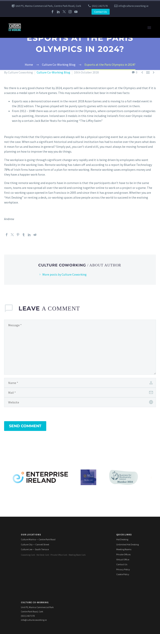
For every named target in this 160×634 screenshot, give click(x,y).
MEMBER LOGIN (37, 223)
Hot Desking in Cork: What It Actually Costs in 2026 (60, 213)
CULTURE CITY (36, 72)
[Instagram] (70, 11)
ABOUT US (34, 179)
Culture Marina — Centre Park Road (38, 539)
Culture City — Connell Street (35, 544)
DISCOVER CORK (38, 218)
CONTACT (33, 194)
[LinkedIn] (58, 11)
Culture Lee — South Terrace (35, 549)
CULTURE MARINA (39, 106)
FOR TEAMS (34, 38)
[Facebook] (52, 11)
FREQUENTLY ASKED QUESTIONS (49, 208)
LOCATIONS (35, 62)
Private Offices (123, 554)
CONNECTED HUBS (39, 203)
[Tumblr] (23, 234)
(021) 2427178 (100, 6)
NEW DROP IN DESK (40, 135)
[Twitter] (64, 11)
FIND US (32, 189)
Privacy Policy (123, 569)
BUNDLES (33, 57)
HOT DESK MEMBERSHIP (43, 91)
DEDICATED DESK (38, 164)
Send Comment (25, 426)
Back (30, 43)
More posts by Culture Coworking (64, 274)
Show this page (37, 77)
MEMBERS (33, 199)
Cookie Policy (122, 574)
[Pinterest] (18, 234)
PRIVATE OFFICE (38, 101)
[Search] (90, 227)
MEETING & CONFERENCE (44, 48)
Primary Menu (149, 28)
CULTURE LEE (36, 140)
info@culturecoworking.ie (133, 6)
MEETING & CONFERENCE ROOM (49, 96)
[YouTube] (76, 11)
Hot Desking (122, 539)
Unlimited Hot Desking (127, 544)
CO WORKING (36, 33)
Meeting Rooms (123, 549)
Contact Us (100, 11)
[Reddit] (34, 234)
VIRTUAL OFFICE (38, 52)
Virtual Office (122, 559)
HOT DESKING (36, 86)
